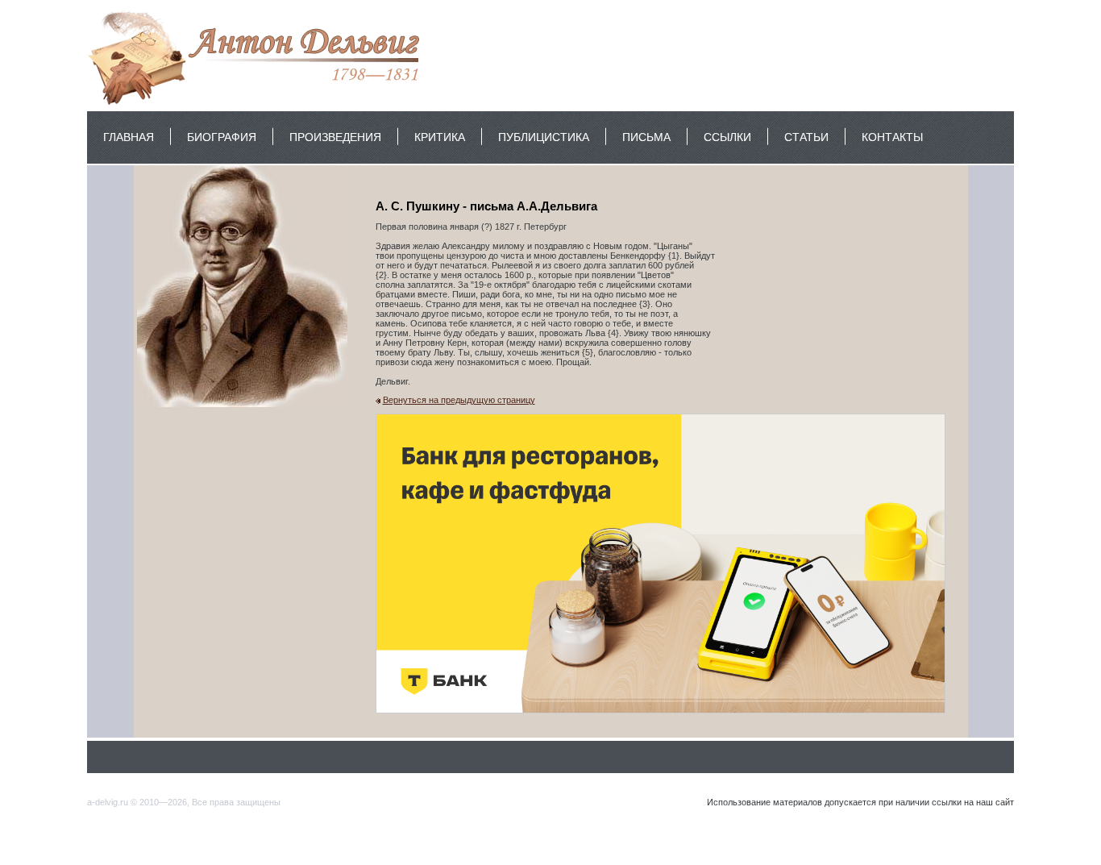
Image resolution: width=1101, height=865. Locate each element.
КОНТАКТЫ (892, 137)
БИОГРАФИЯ (221, 137)
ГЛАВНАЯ (128, 137)
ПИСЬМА (646, 137)
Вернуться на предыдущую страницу (459, 400)
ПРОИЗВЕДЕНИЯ (335, 137)
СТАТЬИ (806, 137)
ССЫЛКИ (727, 137)
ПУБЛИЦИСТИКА (543, 137)
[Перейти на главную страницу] (257, 104)
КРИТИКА (439, 137)
